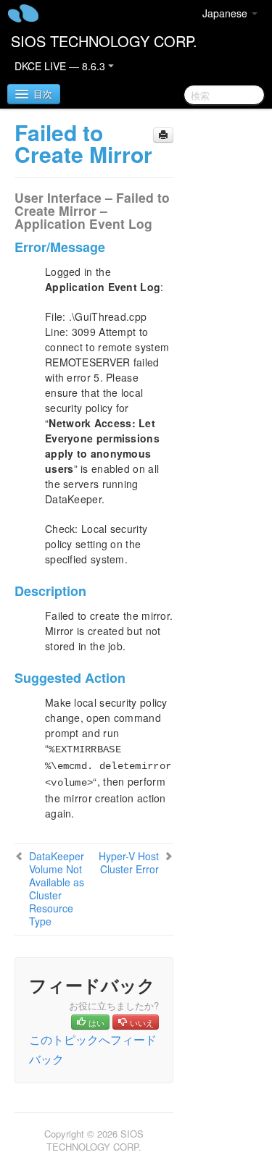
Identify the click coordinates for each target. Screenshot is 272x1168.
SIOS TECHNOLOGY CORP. (104, 40)
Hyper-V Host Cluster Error (129, 862)
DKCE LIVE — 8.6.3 (61, 66)
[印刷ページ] (163, 135)
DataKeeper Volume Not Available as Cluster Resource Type (56, 888)
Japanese (226, 13)
